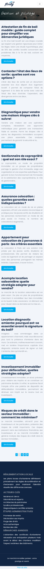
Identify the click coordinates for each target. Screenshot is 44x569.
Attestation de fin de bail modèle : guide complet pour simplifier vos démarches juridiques (19, 32)
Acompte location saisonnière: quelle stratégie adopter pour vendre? (18, 283)
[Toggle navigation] (39, 4)
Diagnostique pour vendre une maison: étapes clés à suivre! (20, 115)
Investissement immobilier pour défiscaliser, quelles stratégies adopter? (21, 370)
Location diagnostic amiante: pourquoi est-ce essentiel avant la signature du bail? (22, 325)
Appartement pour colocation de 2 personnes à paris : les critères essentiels (21, 240)
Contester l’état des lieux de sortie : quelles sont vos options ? (21, 74)
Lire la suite (8, 61)
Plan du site (22, 567)
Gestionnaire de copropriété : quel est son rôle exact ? (22, 157)
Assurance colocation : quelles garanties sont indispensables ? (18, 199)
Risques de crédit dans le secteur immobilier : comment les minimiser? (19, 414)
